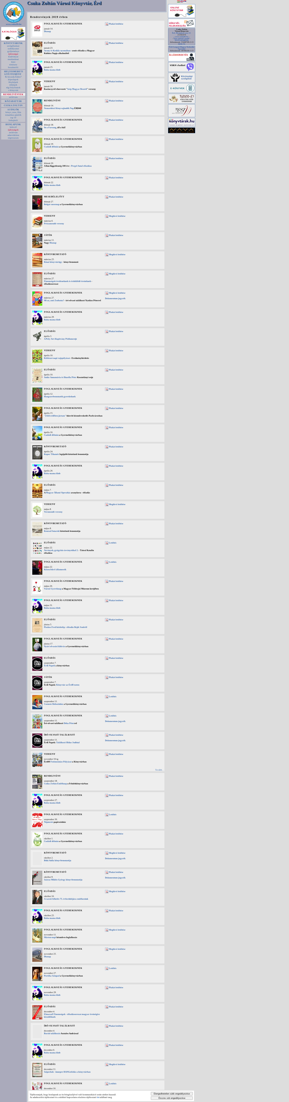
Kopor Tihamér (51, 454)
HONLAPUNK (13, 124)
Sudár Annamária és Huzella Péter (60, 377)
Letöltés (112, 542)
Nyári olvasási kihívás (54, 646)
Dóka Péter (69, 723)
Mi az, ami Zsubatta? (54, 300)
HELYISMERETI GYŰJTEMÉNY (13, 72)
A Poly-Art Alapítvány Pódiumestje (60, 339)
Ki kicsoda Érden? (13, 77)
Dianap (47, 31)
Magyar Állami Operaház (58, 492)
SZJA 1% (181, 44)
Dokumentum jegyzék (115, 298)
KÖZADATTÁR (13, 101)
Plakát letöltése (116, 24)
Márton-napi (50, 937)
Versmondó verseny (53, 512)
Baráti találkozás (52, 1033)
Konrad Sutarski (52, 531)
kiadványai (13, 56)
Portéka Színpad (52, 975)
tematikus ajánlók (13, 115)
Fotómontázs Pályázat (61, 761)
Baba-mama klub (52, 70)
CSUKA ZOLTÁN (13, 105)
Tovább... (159, 770)
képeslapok (13, 79)
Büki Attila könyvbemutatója (57, 860)
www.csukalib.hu (13, 24)
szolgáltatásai (13, 46)
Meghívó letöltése (117, 216)
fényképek (13, 82)
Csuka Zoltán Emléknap (55, 783)
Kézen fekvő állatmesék (55, 569)
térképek (13, 85)
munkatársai (13, 59)
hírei (13, 62)
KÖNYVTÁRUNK (13, 43)
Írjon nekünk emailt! (182, 38)
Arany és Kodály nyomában (57, 50)
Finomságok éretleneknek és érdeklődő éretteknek (67, 281)
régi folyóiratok (13, 87)
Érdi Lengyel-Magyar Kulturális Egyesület (181, 48)
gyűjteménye (13, 51)
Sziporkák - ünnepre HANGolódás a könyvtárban (67, 1072)
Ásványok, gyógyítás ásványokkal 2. (61, 550)
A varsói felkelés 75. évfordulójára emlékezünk (66, 899)
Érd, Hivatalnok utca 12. (181, 33)
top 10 (13, 117)
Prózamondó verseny (54, 223)
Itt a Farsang (50, 127)
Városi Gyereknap (52, 588)
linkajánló (13, 120)
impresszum (13, 138)
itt (98, 1097)
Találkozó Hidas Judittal (68, 742)
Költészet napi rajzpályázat (57, 358)
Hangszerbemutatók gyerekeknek (60, 396)
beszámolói (13, 67)
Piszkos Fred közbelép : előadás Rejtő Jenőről (65, 627)
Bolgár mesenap (51, 204)
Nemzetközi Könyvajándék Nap (59, 108)
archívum (13, 97)
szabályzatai (13, 48)
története (13, 64)
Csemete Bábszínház (53, 704)
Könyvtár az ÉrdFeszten (67, 685)
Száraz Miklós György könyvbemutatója (63, 879)
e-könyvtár (13, 90)
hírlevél (13, 127)
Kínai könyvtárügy (53, 262)
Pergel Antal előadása (81, 166)
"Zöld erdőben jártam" (55, 415)
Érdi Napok (49, 665)
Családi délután (51, 146)
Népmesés (48, 822)
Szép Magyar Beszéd (77, 89)
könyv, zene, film (13, 112)
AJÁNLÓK (13, 109)
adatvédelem (13, 135)
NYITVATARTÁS (181, 40)
